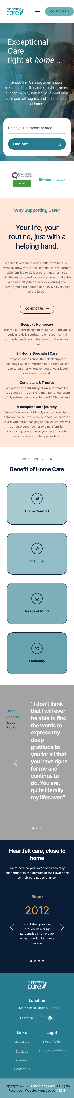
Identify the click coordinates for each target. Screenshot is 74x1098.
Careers (22, 1060)
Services (22, 1051)
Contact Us (22, 1069)
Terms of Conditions (51, 1050)
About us (22, 1042)
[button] (37, 11)
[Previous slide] (15, 763)
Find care (21, 144)
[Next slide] (58, 763)
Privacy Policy (51, 1042)
